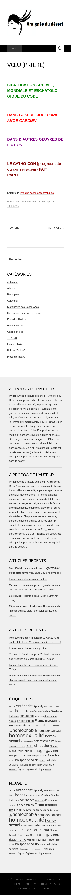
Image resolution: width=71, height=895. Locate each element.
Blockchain (54, 706)
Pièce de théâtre (16, 356)
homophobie (24, 730)
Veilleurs (13, 769)
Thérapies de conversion (30, 765)
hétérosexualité (44, 741)
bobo (11, 711)
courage (39, 716)
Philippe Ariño (24, 760)
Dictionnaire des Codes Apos (36, 201)
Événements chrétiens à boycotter (28, 579)
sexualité (13, 764)
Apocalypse (40, 706)
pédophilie (51, 760)
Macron (54, 746)
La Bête (20, 746)
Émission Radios (16, 319)
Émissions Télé (15, 325)
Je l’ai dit (12, 338)
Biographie (13, 294)
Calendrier (12, 300)
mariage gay (41, 750)
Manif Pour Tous (19, 751)
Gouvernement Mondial (37, 725)
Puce (42, 760)
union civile (49, 764)
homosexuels (27, 741)
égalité (48, 769)
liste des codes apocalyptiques (37, 193)
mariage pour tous (37, 755)
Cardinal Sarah (49, 711)
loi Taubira (41, 746)
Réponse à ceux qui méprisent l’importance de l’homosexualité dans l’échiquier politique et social (34, 610)
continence (27, 715)
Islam (58, 741)
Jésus (12, 746)
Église (21, 769)
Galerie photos (15, 331)
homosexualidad (49, 731)
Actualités (12, 282)
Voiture (13, 228)
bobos (20, 711)
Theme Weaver (50, 884)
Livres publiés (14, 344)
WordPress (54, 880)
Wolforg (45, 888)
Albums (11, 288)
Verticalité (56, 228)
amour (12, 706)
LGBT (29, 746)
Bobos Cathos (33, 711)
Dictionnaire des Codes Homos (24, 313)
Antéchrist (24, 706)
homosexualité (26, 735)
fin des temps (25, 720)
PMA (37, 760)
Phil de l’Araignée (16, 350)
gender (18, 725)
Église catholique (35, 769)
